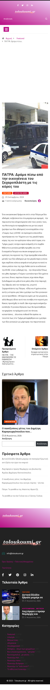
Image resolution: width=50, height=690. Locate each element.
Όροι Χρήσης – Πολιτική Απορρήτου (17, 562)
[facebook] (18, 5)
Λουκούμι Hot (13, 658)
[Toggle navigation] (6, 29)
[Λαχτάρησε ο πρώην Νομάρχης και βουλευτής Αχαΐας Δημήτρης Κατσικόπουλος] (10, 613)
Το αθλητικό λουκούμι (16, 669)
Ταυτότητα (6, 568)
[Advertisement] (25, 79)
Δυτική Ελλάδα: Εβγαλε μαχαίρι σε (32, 596)
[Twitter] (22, 5)
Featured (20, 38)
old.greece (11, 643)
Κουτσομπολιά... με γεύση (33, 609)
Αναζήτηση (7, 439)
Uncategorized (13, 646)
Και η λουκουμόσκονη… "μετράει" (21, 652)
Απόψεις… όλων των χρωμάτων (21, 649)
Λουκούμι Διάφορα (15, 663)
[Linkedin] (32, 5)
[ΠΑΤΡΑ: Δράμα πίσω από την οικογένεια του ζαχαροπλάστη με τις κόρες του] (40, 201)
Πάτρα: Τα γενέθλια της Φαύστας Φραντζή (20, 489)
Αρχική (9, 38)
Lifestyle (11, 637)
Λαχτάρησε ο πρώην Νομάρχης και (33, 612)
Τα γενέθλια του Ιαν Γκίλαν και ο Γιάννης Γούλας (22, 496)
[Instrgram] (27, 5)
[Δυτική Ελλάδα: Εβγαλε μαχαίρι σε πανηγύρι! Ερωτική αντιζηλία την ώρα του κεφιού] (10, 596)
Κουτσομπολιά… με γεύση (18, 655)
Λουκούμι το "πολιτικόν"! (18, 666)
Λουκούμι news (20, 193)
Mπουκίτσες (10, 422)
